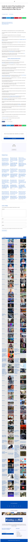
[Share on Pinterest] (6, 121)
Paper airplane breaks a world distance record (4, 436)
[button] (4, 18)
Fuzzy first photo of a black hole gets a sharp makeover (4, 460)
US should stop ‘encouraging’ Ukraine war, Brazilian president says (4, 355)
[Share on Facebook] (3, 121)
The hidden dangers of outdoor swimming (4, 452)
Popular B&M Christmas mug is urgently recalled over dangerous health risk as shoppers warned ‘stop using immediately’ (5, 186)
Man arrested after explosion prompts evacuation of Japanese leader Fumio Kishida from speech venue (17, 360)
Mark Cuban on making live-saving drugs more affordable (4, 465)
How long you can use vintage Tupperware (16, 470)
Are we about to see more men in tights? (16, 431)
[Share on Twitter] (5, 121)
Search (25, 237)
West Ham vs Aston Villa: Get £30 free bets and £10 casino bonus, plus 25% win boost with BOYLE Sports (22, 197)
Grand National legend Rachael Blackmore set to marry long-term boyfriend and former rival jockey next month (14, 186)
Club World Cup (6, 98)
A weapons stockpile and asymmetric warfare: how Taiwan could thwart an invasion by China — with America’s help (4, 372)
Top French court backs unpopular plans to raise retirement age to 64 (4, 360)
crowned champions (11, 51)
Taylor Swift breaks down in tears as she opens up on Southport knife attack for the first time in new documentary (5, 197)
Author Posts (14, 149)
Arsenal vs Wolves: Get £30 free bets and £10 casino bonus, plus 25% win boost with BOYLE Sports (14, 197)
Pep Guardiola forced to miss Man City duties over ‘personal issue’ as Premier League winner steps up (5, 163)
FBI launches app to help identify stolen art (16, 441)
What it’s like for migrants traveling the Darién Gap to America (16, 460)
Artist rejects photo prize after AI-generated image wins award (17, 493)
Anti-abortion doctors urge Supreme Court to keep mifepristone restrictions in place (4, 482)
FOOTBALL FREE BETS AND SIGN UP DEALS (14, 58)
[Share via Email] (9, 121)
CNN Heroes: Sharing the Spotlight (4, 493)
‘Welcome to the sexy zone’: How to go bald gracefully (4, 475)
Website (3, 225)
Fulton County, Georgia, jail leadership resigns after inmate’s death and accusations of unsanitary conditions (4, 488)
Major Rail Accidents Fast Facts (4, 315)
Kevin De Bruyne (24, 75)
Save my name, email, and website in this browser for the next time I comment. (12, 228)
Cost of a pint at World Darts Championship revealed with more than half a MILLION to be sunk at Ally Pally (22, 186)
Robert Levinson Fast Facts (16, 284)
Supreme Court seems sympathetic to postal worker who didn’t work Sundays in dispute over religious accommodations (17, 477)
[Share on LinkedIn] (7, 121)
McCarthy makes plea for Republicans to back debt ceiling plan (16, 482)
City (24, 53)
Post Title (3, 239)
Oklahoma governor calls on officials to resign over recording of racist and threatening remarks (16, 488)
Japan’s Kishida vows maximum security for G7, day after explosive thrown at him (4, 350)
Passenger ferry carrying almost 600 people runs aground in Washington (4, 365)
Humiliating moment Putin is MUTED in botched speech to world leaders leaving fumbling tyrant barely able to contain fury (14, 175)
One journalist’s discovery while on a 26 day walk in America (16, 465)
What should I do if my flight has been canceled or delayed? (4, 470)
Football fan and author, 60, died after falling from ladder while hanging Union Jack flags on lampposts (5, 175)
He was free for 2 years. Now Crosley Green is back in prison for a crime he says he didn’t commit (4, 447)
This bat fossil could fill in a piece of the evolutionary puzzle (4, 441)
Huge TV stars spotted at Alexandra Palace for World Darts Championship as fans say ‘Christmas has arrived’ (22, 175)
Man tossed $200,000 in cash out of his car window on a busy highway (16, 350)
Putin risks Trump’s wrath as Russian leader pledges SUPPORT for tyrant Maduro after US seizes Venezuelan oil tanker (13, 164)
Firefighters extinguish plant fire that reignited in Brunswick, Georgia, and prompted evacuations (17, 371)
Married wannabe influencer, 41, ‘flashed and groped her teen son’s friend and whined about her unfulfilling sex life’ (22, 164)
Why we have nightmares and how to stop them (16, 436)
